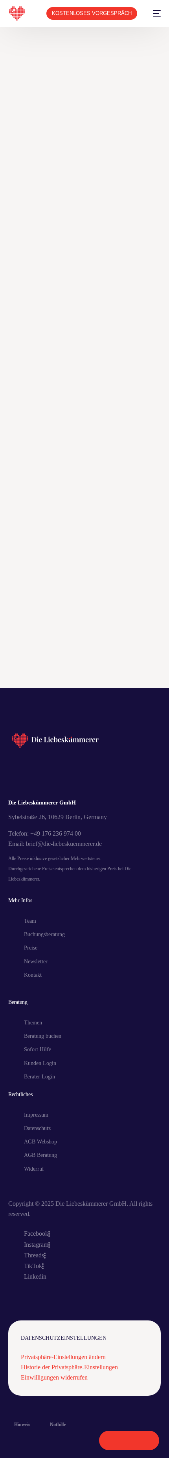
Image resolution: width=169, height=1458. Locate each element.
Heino (85, 651)
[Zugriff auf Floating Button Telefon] (112, 1440)
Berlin (75, 625)
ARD (52, 625)
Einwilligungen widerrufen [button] (54, 1377)
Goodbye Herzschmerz (39, 651)
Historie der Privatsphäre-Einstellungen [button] (69, 1367)
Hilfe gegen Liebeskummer (44, 664)
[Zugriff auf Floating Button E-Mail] (146, 1440)
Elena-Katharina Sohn (39, 638)
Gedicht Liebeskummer (105, 638)
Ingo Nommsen (106, 664)
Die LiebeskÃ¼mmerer (121, 625)
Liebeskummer (29, 677)
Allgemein (24, 625)
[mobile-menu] (153, 13)
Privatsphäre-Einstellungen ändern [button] (63, 1357)
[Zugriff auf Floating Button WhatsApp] (129, 1440)
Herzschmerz (119, 651)
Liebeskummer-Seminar (86, 677)
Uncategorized (141, 332)
